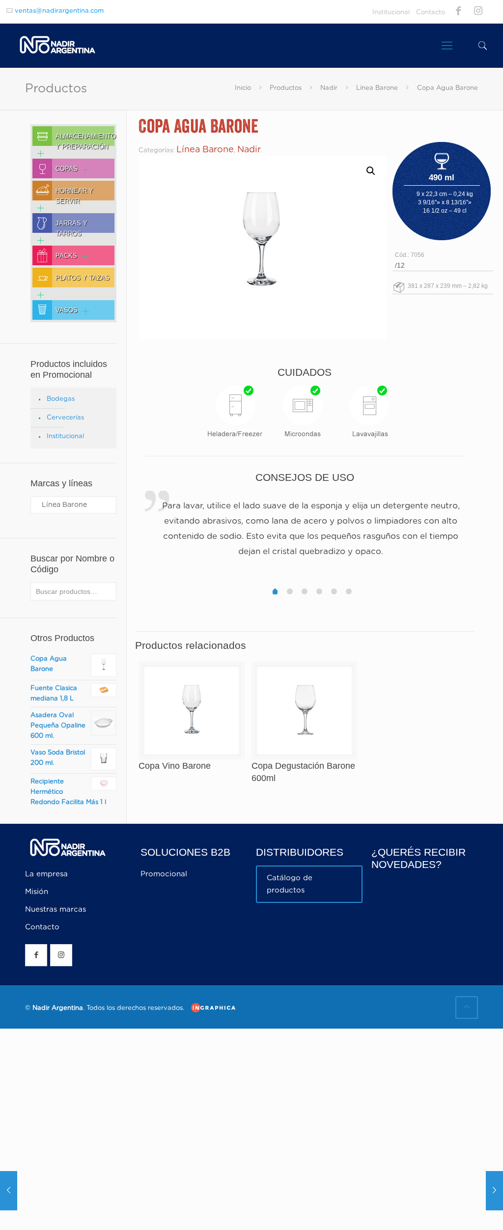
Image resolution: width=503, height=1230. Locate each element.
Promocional (163, 874)
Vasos (67, 310)
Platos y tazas (83, 278)
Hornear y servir (74, 194)
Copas (67, 169)
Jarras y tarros (71, 226)
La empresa (46, 874)
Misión (36, 891)
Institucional (391, 12)
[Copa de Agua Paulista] (494, 1190)
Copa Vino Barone (175, 766)
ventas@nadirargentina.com (59, 11)
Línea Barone (377, 88)
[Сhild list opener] (38, 153)
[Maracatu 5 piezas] (8, 1190)
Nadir (328, 88)
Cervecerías (65, 418)
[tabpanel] (304, 530)
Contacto (430, 12)
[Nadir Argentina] (57, 46)
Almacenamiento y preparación (86, 139)
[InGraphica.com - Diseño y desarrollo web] (210, 1007)
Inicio (243, 88)
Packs (66, 255)
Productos (286, 88)
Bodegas (61, 399)
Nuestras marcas (55, 909)
